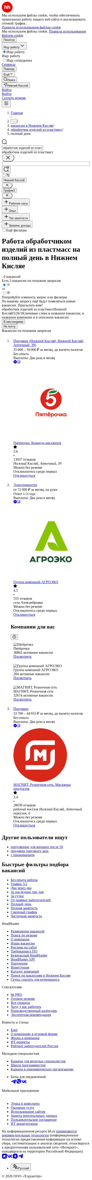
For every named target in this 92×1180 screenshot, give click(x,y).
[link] (9, 79)
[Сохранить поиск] (6, 169)
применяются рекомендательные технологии (39, 1133)
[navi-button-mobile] (6, 103)
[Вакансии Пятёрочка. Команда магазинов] (50, 402)
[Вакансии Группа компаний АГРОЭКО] (50, 542)
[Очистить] (8, 158)
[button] (7, 90)
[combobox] (22, 148)
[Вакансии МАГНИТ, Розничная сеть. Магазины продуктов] (50, 755)
